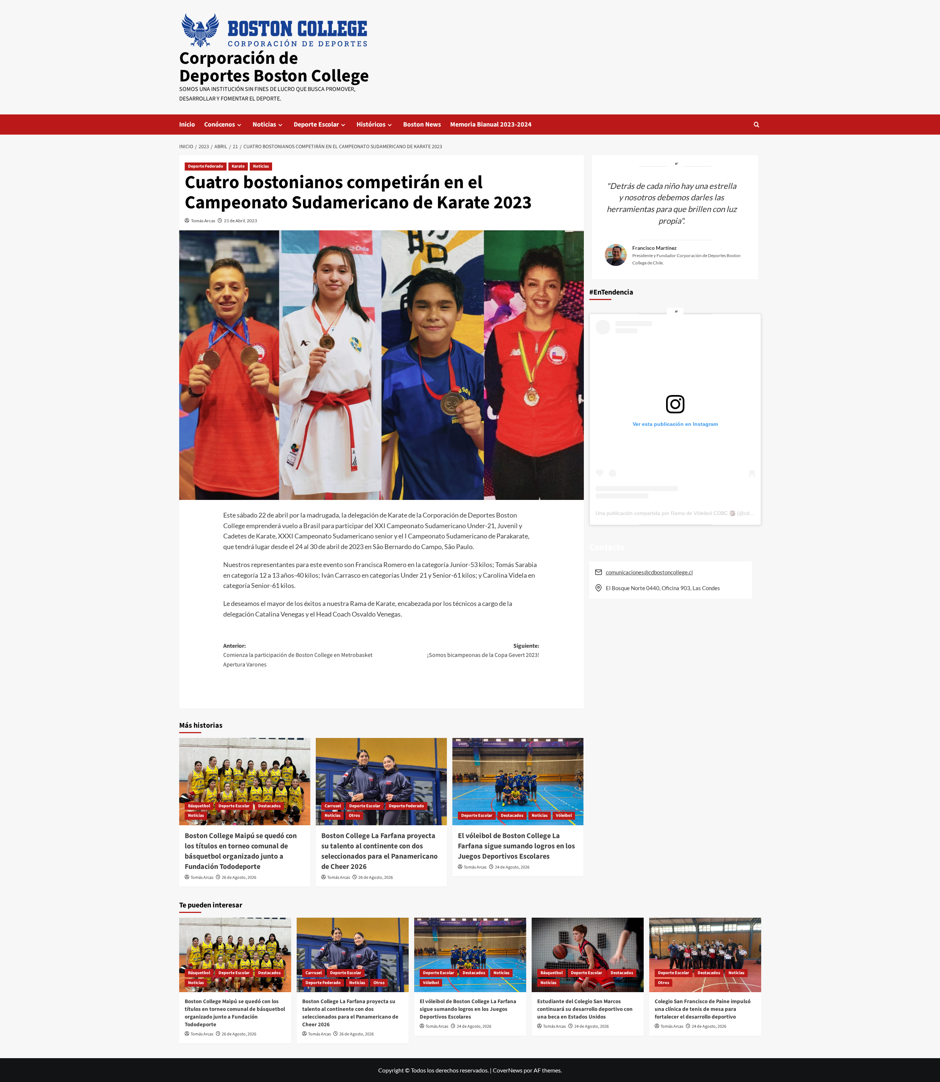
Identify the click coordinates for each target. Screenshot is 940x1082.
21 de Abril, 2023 (240, 220)
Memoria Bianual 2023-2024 (491, 124)
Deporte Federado (205, 166)
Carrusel (333, 806)
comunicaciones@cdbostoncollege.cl (649, 572)
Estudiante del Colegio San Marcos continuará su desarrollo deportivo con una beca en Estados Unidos (585, 1009)
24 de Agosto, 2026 (512, 867)
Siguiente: (483, 650)
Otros (354, 815)
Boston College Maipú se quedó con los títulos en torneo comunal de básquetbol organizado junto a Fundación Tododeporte (241, 851)
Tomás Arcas (203, 220)
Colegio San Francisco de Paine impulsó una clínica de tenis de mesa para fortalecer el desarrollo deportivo (703, 1009)
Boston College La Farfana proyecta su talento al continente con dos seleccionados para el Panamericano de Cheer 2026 (379, 851)
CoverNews (508, 1070)
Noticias (264, 124)
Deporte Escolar (316, 124)
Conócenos (219, 124)
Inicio (187, 124)
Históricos (371, 124)
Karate (238, 166)
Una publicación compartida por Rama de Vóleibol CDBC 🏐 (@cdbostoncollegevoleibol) (698, 513)
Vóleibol (564, 815)
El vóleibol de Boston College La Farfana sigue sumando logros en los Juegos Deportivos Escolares (516, 846)
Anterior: (297, 655)
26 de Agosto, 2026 (239, 877)
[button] (756, 124)
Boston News (422, 124)
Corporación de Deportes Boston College (274, 67)
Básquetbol (199, 806)
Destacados (269, 806)
